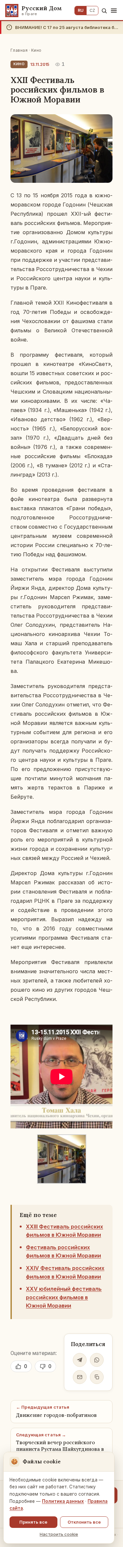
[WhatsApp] (97, 1360)
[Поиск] (104, 11)
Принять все (33, 1522)
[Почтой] (80, 1377)
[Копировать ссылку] (97, 1377)
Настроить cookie (59, 1534)
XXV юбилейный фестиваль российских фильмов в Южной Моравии (64, 1297)
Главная (19, 50)
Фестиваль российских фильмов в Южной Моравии (63, 1251)
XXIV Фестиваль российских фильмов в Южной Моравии (65, 1272)
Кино (36, 50)
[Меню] (114, 10)
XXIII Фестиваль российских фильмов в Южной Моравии (64, 1230)
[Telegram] (80, 1360)
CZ (92, 10)
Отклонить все (84, 1522)
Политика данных (63, 1501)
